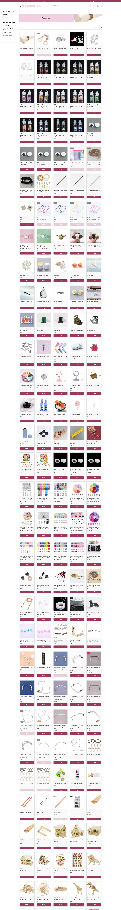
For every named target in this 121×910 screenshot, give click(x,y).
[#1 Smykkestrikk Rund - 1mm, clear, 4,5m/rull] (77, 604)
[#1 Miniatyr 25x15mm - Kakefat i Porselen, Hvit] (94, 293)
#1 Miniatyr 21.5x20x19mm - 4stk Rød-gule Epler (77, 274)
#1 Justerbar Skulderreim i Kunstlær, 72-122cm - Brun (93, 163)
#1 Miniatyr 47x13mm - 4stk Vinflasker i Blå (43, 415)
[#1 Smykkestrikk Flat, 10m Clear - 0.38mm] (44, 604)
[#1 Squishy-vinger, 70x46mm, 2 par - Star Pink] (44, 631)
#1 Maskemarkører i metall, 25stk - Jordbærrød (43, 218)
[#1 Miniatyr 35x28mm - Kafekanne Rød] (94, 347)
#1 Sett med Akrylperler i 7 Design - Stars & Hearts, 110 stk (77, 500)
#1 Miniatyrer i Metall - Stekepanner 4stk (42, 442)
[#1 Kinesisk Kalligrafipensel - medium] (77, 181)
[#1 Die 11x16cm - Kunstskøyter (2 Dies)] (77, 39)
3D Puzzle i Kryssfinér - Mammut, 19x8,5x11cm (25, 898)
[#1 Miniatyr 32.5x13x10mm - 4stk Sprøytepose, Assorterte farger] (60, 347)
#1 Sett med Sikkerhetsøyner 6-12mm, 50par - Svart (94, 557)
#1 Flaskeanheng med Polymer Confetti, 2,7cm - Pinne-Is (26, 135)
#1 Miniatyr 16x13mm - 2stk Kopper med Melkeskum (43, 274)
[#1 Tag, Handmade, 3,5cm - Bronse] (60, 631)
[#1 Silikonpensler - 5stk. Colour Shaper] (60, 576)
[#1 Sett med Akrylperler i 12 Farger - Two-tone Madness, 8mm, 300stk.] (27, 489)
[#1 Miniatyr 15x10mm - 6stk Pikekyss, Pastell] (27, 265)
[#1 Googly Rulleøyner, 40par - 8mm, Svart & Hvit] (44, 154)
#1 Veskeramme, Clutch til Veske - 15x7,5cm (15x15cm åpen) (60, 669)
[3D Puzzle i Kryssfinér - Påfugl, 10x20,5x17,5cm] (44, 889)
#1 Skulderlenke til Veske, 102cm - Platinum (93, 586)
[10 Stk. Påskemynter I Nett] (60, 774)
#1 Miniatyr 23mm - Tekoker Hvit (43, 302)
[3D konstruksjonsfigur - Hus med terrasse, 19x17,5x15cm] (94, 831)
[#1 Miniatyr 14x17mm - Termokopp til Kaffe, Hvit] (77, 236)
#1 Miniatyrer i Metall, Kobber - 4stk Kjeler (60, 442)
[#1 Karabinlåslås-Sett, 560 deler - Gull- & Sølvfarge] (44, 181)
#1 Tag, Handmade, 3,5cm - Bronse (60, 640)
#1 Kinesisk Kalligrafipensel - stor (94, 191)
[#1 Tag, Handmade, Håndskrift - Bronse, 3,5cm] (94, 631)
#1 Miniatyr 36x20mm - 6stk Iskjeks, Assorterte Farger (26, 386)
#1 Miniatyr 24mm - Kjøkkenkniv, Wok (58, 302)
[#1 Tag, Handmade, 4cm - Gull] (77, 631)
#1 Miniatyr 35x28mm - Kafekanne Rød (92, 357)
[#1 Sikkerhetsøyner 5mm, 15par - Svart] (44, 576)
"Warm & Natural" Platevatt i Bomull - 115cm (26, 49)
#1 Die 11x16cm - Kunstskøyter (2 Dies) (75, 49)
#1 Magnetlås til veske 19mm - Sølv (27, 218)
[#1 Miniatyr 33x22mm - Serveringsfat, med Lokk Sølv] (77, 347)
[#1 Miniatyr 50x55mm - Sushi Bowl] (60, 405)
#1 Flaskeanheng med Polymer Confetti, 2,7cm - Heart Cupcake (59, 106)
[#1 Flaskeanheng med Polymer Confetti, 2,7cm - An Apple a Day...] (44, 67)
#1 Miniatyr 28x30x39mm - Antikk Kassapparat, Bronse (77, 329)
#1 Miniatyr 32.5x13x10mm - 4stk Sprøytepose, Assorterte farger (60, 358)
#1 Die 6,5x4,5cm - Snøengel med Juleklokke (94, 49)
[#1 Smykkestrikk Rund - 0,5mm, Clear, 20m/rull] (60, 604)
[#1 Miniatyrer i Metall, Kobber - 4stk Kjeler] (60, 433)
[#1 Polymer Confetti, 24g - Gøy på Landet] (27, 460)
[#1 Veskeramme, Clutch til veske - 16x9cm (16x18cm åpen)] (27, 688)
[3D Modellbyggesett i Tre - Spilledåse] (60, 860)
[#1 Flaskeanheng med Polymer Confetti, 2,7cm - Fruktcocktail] (44, 96)
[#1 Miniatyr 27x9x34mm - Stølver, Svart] (60, 320)
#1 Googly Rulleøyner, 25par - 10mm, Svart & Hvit (26, 163)
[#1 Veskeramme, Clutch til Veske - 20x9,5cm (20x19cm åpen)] (94, 688)
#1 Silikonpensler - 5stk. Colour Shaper (59, 586)
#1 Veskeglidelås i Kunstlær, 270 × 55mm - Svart (43, 668)
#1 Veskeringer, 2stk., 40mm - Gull (26, 784)
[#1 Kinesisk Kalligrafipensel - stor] (94, 181)
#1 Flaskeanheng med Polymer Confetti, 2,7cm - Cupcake (26, 106)
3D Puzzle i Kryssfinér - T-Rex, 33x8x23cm (93, 898)
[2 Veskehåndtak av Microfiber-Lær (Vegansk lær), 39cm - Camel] (27, 802)
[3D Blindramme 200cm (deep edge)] (27, 831)
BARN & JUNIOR (7, 32)
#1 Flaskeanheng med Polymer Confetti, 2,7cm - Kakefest (76, 106)
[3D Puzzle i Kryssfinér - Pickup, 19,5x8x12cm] (60, 889)
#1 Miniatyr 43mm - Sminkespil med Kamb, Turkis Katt (77, 387)
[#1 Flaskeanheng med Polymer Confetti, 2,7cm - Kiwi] (94, 96)
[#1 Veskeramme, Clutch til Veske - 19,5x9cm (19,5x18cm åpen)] (60, 688)
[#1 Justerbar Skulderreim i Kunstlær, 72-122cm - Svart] (27, 181)
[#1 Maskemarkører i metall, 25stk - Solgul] (77, 209)
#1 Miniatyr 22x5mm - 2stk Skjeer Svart (26, 302)
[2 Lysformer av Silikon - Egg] (94, 774)
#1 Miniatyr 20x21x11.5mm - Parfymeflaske (60, 274)
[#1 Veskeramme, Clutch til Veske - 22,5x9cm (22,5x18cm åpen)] (27, 717)
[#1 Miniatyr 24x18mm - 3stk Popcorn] (77, 293)
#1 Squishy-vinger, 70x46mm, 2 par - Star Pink (43, 640)
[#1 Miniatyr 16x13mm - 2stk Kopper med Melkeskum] (44, 265)
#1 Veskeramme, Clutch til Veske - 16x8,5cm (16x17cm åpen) (94, 669)
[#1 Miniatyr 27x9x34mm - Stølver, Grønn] (44, 320)
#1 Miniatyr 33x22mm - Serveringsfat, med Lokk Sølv (77, 357)
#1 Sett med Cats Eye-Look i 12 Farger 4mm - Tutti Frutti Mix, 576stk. (60, 529)
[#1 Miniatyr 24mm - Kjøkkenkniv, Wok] (60, 293)
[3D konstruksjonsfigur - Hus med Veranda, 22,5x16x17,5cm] (27, 860)
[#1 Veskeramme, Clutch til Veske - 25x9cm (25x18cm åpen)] (77, 717)
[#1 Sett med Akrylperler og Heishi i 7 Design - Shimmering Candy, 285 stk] (27, 518)
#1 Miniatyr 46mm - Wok (25, 414)
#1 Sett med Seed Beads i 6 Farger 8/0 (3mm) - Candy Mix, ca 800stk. (26, 558)
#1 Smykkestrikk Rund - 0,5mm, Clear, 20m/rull (59, 613)
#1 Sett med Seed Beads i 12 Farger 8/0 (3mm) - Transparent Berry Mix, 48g (77, 529)
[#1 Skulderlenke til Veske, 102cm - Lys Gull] (77, 576)
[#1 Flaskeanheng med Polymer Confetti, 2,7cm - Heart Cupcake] (60, 96)
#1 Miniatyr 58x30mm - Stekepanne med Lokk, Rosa (77, 415)
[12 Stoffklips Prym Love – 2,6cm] (77, 774)
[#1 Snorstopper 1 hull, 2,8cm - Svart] (94, 604)
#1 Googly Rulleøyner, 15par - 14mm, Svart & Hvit (94, 134)
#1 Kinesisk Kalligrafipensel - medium (77, 191)
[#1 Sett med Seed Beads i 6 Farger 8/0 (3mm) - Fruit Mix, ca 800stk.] (44, 547)
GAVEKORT (5, 39)
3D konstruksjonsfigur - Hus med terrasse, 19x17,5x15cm (94, 840)
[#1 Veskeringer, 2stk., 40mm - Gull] (27, 774)
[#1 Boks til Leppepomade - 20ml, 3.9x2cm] (60, 39)
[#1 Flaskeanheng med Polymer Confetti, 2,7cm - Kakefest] (77, 96)
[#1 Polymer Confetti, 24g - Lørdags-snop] (44, 460)
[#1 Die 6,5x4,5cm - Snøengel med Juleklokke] (94, 39)
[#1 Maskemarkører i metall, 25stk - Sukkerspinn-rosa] (94, 209)
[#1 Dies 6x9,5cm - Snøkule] (27, 67)
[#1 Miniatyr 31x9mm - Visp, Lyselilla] (44, 347)
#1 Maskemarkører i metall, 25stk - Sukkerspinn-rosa (93, 218)
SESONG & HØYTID (7, 36)
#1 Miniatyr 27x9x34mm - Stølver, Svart (60, 329)
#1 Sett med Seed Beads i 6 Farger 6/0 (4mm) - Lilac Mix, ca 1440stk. (94, 529)
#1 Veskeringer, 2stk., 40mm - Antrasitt (94, 755)
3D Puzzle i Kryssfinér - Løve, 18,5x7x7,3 (94, 869)
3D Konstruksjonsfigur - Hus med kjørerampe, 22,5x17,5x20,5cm (77, 841)
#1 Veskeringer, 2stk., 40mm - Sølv (43, 784)
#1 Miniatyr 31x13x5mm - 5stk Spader (26, 357)
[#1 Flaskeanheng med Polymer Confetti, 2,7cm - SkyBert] (60, 125)
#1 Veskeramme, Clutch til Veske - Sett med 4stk (76, 755)
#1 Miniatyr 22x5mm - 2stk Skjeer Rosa (93, 274)
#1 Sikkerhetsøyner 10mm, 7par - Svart (26, 586)
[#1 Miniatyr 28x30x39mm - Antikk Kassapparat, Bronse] (77, 320)
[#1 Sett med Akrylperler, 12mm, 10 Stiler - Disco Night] (44, 518)
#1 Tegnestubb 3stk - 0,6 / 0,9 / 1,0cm (26, 668)
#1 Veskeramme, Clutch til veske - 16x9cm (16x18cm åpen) (26, 698)
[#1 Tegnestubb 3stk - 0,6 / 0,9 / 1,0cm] (27, 659)
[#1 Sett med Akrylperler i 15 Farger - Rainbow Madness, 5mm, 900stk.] (60, 489)
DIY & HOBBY (6, 25)
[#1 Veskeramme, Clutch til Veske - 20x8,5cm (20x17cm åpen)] (77, 688)
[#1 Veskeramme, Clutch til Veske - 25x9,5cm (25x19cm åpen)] (60, 717)
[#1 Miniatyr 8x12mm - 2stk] (94, 405)
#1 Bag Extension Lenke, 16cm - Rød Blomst (42, 49)
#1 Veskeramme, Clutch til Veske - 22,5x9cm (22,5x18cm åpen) (26, 727)
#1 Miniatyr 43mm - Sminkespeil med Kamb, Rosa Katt (60, 387)
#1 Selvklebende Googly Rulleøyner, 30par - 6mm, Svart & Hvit (93, 471)
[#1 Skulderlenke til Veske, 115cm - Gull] (27, 604)
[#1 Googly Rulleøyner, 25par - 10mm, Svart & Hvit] (27, 154)
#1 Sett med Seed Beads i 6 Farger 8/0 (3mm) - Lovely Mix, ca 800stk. (76, 558)
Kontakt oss (99, 1)
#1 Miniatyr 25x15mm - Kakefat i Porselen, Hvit (92, 302)
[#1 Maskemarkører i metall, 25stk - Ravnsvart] (60, 209)
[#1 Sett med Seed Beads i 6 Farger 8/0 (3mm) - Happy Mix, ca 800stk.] (60, 547)
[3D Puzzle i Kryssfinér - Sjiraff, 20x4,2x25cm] (77, 889)
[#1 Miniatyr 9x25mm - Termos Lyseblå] (27, 433)
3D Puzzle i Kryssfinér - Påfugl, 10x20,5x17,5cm (42, 898)
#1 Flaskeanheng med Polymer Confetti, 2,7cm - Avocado (76, 77)
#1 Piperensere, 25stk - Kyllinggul (75, 442)
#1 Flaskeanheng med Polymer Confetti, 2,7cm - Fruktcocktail (43, 106)
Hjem (20, 10)
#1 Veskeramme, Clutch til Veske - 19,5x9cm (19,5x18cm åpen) (60, 698)
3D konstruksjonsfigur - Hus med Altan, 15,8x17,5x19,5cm (60, 841)
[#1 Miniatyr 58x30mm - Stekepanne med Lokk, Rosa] (77, 405)
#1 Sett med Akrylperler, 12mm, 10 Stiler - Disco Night (44, 528)
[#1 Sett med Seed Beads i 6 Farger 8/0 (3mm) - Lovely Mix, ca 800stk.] (77, 547)
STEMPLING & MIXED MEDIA (8, 29)
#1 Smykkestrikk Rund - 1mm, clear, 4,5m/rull (76, 613)
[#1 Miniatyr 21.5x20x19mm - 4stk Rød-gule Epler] (77, 265)
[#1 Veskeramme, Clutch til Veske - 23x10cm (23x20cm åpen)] (44, 717)
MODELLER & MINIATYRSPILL (6, 15)
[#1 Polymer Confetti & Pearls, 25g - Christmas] (94, 433)
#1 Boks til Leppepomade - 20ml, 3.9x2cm (60, 49)
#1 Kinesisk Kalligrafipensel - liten (60, 191)
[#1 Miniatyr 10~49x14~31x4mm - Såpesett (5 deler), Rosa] (27, 236)
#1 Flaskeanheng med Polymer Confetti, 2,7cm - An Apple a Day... (43, 77)
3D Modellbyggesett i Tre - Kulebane (43, 869)
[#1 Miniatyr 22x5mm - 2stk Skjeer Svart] (27, 293)
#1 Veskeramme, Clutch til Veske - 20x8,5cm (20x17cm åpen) (77, 698)
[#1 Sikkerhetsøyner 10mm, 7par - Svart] (27, 576)
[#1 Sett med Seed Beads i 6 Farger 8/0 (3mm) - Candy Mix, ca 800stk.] (27, 547)
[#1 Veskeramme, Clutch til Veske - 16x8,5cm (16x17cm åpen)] (94, 659)
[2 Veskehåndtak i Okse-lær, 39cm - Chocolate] (60, 802)
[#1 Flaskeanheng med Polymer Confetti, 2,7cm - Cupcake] (27, 96)
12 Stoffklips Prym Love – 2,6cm (76, 784)
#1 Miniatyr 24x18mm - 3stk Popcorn (77, 302)
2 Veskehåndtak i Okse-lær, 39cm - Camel (43, 811)
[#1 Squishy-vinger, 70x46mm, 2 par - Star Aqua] (27, 631)
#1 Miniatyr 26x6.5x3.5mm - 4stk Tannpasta (26, 329)
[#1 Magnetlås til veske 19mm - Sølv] (27, 209)
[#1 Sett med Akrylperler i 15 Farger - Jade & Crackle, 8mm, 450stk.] (44, 489)
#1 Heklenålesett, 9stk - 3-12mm (76, 163)
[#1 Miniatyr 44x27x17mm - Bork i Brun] (94, 376)
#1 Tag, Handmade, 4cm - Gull (76, 640)
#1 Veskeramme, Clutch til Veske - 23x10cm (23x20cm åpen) (43, 727)
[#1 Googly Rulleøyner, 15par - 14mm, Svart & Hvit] (94, 125)
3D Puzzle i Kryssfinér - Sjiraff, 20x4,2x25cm (75, 898)
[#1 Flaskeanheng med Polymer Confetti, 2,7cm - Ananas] (60, 67)
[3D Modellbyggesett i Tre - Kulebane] (44, 860)
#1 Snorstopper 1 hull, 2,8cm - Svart (94, 613)
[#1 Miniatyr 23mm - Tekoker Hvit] (44, 293)
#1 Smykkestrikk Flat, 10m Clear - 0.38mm (43, 613)
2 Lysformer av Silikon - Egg (93, 783)
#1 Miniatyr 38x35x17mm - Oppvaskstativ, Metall (43, 386)
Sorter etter (21, 27)
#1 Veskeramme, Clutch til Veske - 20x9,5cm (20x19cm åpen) (94, 698)
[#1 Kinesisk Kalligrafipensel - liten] (60, 181)
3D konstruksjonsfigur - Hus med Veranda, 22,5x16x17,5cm (26, 870)
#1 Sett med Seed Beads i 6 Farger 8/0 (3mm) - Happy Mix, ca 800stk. (60, 558)
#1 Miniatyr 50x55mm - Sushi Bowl (60, 415)
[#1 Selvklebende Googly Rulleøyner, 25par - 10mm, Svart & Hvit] (77, 460)
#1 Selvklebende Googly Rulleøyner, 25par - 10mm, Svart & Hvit (76, 471)
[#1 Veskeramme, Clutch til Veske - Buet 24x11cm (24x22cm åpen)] (60, 745)
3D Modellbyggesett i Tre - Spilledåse (60, 869)
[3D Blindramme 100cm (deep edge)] (94, 802)
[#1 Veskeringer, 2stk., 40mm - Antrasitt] (94, 745)
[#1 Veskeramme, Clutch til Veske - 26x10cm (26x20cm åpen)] (94, 717)
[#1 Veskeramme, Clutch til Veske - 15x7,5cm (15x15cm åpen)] (60, 659)
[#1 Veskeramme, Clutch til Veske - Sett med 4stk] (77, 745)
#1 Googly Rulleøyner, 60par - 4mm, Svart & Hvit (60, 163)
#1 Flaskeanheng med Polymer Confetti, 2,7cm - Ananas (59, 77)
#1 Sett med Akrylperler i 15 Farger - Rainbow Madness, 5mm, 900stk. (60, 500)
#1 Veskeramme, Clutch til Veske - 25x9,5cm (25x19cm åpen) (60, 727)
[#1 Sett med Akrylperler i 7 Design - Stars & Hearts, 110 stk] (77, 489)
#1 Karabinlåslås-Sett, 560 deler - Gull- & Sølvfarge (43, 191)
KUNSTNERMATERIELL (8, 11)
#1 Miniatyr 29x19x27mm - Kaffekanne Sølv (93, 329)
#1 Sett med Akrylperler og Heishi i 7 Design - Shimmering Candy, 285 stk (26, 529)
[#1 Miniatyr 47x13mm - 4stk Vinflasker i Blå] (44, 405)
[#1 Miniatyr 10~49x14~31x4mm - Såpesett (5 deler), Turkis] (44, 236)
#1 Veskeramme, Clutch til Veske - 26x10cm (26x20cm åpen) (94, 727)
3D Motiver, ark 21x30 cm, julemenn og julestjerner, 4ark (77, 869)
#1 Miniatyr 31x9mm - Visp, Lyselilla (43, 357)
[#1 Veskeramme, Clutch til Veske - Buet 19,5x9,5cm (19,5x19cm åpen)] (44, 745)
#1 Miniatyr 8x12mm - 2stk (93, 414)
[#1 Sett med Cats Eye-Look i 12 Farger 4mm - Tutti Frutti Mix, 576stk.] (60, 518)
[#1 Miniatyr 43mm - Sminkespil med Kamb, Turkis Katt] (77, 376)
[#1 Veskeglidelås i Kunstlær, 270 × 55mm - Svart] (44, 659)
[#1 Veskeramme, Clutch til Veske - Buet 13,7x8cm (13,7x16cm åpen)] (27, 745)
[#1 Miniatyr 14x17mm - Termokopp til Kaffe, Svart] (94, 236)
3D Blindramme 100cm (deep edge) (94, 811)
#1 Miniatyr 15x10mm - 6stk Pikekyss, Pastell (26, 274)
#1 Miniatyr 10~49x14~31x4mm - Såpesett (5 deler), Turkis (43, 246)
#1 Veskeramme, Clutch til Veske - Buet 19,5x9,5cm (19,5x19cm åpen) (43, 756)
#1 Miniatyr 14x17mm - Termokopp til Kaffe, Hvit (76, 245)
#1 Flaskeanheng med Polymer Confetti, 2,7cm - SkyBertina (76, 135)
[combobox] (68, 5)
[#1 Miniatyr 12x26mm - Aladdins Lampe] (60, 236)
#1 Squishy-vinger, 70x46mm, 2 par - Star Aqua (26, 640)
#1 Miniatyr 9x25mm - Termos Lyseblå (25, 442)
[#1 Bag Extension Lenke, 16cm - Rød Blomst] (44, 39)
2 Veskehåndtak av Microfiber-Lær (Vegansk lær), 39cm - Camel (25, 812)
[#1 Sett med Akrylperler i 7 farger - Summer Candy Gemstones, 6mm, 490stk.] (94, 489)
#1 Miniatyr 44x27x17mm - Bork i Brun (93, 386)
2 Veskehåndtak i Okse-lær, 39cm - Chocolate (60, 811)
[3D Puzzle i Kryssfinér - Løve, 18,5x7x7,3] (94, 860)
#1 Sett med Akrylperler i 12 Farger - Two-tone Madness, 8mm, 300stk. (26, 500)
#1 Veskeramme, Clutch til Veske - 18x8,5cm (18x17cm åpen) (43, 698)
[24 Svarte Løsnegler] (77, 802)
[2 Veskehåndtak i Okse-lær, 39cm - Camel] (44, 802)
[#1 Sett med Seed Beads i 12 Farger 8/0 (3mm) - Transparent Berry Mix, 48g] (77, 518)
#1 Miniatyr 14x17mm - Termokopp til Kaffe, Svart (93, 245)
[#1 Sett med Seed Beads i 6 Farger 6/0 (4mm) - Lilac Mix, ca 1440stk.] (94, 518)
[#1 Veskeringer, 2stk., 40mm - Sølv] (44, 774)
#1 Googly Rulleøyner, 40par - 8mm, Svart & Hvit (43, 163)
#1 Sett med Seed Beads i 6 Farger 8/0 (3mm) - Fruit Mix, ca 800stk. (43, 558)
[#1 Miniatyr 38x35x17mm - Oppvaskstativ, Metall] (44, 376)
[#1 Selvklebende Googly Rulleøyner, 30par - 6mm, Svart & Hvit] (94, 460)
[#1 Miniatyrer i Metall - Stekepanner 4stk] (44, 433)
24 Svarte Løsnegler (75, 811)
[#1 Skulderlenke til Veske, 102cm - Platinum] (94, 576)
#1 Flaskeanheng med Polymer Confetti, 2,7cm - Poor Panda (43, 135)
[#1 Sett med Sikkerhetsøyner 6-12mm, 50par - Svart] (94, 547)
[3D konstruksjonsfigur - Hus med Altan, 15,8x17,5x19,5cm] (60, 831)
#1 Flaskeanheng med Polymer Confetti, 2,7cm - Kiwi (93, 106)
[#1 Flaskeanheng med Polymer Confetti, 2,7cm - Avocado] (77, 67)
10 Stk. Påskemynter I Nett (60, 783)
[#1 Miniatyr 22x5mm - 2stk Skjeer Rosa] (94, 265)
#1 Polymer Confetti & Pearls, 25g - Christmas (94, 442)
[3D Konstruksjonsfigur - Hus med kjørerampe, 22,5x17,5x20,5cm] (77, 831)
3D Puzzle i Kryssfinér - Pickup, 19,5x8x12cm (59, 898)
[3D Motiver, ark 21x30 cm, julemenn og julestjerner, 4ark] (77, 860)
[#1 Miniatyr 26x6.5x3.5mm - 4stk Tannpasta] (27, 320)
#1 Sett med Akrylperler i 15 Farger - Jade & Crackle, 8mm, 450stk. (43, 500)
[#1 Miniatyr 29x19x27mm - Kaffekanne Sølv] (94, 320)
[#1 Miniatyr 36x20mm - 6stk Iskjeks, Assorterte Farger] (27, 376)
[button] (101, 5)
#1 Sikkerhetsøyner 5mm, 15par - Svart (43, 586)
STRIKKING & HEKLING (8, 19)
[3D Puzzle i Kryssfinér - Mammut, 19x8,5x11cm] (27, 889)
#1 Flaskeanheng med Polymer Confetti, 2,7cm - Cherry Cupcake (93, 77)
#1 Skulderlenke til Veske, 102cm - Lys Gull (76, 586)
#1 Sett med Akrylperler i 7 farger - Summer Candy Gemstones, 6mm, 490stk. (93, 500)
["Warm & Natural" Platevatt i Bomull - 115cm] (27, 39)
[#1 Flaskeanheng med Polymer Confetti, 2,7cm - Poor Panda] (44, 125)
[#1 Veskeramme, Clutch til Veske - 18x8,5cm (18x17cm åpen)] (44, 688)
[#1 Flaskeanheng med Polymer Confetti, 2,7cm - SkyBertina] (77, 125)
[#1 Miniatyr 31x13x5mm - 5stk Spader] (27, 347)
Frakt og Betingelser (91, 1)
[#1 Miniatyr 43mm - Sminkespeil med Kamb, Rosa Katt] (60, 376)
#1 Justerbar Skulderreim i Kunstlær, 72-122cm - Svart (26, 191)
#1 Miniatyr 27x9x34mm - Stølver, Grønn (43, 329)
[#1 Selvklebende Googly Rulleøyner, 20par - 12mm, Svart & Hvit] (60, 460)
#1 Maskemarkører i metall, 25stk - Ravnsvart (60, 218)
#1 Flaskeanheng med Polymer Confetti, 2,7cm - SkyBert (59, 135)
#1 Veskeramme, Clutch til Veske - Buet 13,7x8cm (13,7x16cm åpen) (26, 756)
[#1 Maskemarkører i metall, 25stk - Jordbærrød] (44, 209)
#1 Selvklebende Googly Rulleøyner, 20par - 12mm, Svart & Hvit (60, 471)
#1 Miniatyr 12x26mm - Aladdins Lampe (59, 245)
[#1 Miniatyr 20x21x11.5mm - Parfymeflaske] (60, 265)
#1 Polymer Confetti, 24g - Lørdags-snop (43, 470)
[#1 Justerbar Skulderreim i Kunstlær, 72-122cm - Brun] (94, 154)
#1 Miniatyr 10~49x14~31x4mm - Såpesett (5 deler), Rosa (25, 246)
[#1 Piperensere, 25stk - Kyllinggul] (77, 433)
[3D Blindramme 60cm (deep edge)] (44, 831)
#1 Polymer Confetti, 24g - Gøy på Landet (26, 470)
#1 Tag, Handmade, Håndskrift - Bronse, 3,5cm (93, 640)
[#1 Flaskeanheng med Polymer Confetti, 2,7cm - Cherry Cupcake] (94, 67)
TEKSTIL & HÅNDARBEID (9, 22)
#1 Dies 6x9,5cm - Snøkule (26, 76)
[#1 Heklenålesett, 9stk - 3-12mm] (77, 154)
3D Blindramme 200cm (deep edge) (27, 840)
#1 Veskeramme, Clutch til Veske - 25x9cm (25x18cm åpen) (76, 727)
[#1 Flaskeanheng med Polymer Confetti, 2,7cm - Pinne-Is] (27, 125)
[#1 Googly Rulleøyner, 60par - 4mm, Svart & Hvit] (60, 154)
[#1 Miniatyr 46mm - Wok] (27, 405)
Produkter (23, 10)
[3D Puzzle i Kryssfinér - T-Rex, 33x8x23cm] (94, 889)
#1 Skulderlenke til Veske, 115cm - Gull (26, 613)
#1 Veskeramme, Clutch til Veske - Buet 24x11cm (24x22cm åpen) (60, 756)
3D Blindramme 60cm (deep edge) (43, 840)
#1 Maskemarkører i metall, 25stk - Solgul (76, 218)
